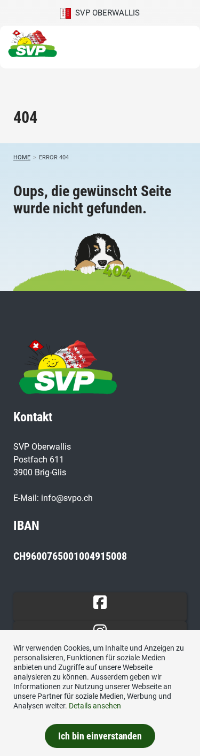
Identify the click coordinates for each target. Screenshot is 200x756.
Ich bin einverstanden (100, 736)
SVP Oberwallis (105, 13)
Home (21, 157)
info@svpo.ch (67, 498)
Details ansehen (95, 705)
